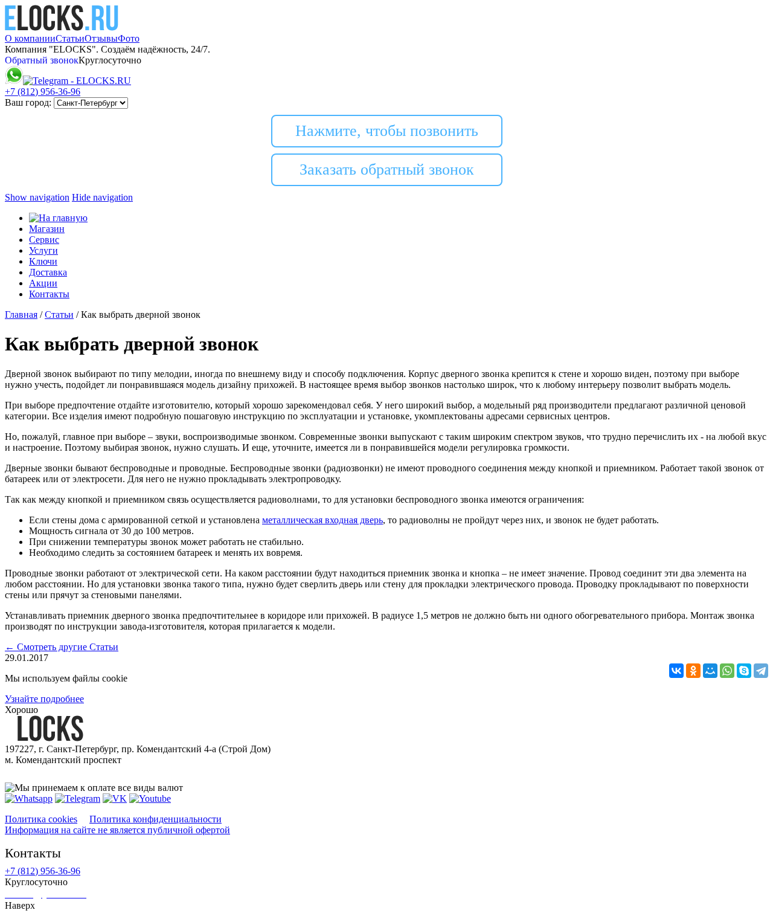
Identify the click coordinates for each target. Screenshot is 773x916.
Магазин (47, 229)
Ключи (43, 261)
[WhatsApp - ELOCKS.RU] (29, 798)
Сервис (44, 239)
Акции (43, 283)
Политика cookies (41, 819)
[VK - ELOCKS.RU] (115, 798)
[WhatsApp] (727, 670)
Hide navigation (102, 197)
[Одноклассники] (693, 670)
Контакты (49, 294)
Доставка (48, 272)
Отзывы (101, 38)
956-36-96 (42, 91)
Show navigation (37, 197)
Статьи (70, 38)
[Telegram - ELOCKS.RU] (77, 798)
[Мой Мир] (710, 670)
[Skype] (744, 670)
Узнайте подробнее (44, 699)
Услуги (43, 250)
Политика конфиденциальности (155, 819)
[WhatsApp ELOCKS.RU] (14, 81)
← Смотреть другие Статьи (61, 647)
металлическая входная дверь (322, 520)
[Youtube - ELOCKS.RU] (150, 798)
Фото (129, 38)
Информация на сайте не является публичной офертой (117, 830)
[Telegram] (761, 670)
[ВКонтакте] (676, 670)
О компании (30, 38)
